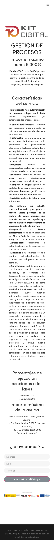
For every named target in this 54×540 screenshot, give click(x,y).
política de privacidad (28, 537)
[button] (48, 5)
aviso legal (22, 533)
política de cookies (40, 533)
